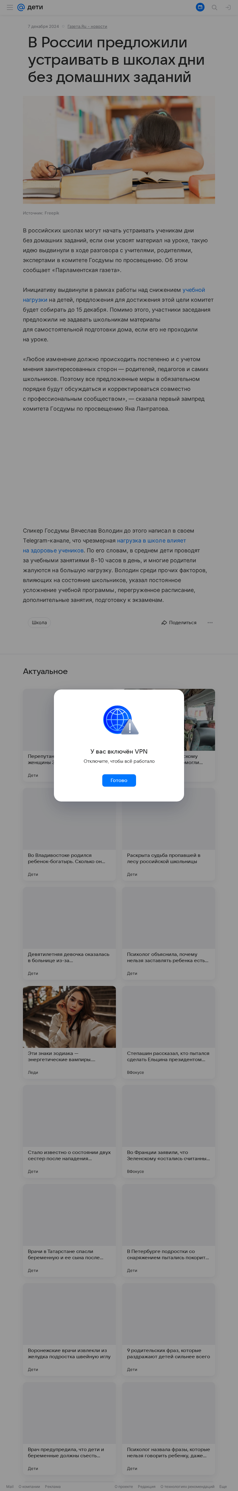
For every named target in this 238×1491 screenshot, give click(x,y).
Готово (119, 780)
